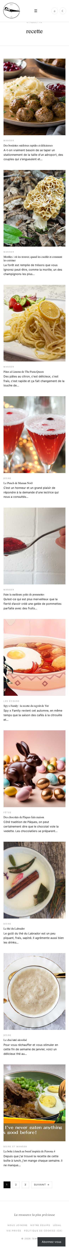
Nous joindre (18, 1225)
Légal (57, 1225)
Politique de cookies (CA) (43, 1230)
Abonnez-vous (51, 1242)
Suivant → (42, 1184)
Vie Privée (14, 1230)
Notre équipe (40, 1225)
